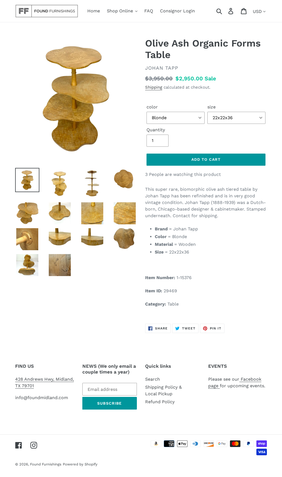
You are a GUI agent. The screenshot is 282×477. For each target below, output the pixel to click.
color (152, 107)
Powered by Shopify (80, 464)
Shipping (153, 87)
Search (152, 379)
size (211, 107)
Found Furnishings (45, 464)
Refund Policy (160, 401)
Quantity (156, 129)
